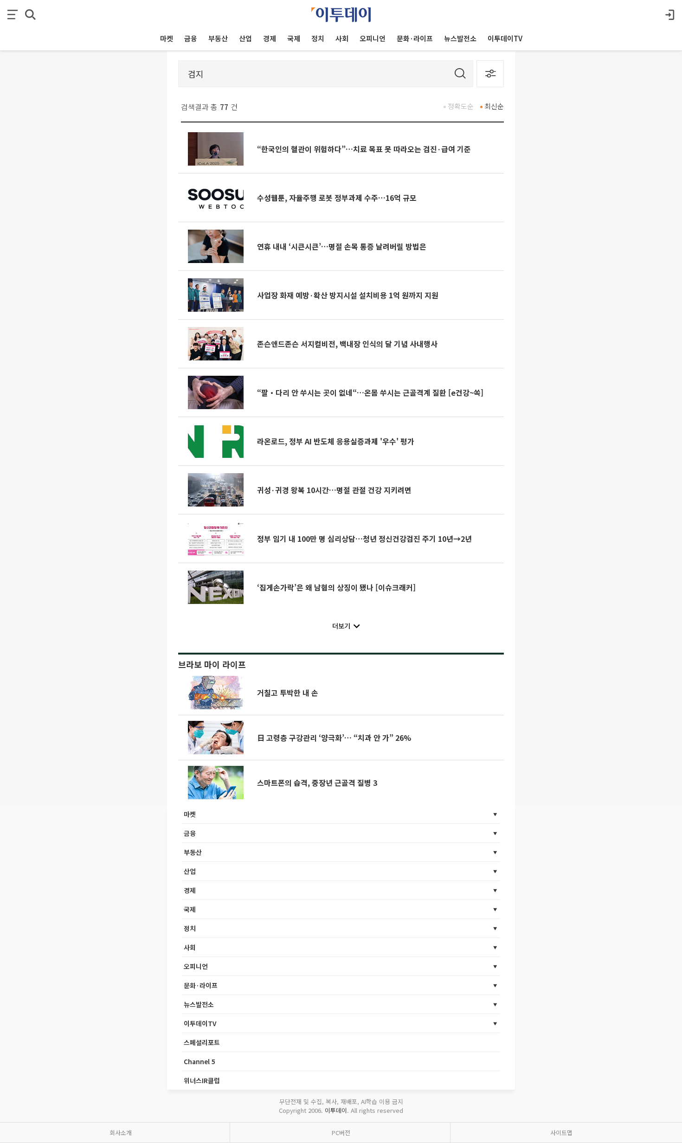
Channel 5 (199, 1061)
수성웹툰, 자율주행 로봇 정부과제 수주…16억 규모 (337, 197)
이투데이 (336, 1110)
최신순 (494, 106)
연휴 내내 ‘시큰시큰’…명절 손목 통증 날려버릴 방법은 (341, 246)
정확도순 (461, 106)
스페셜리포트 (202, 1042)
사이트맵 (561, 1132)
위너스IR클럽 (202, 1080)
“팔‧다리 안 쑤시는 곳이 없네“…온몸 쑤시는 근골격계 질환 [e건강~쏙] (370, 392)
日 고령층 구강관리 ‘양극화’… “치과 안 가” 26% (334, 737)
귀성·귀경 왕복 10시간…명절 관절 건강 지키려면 (334, 489)
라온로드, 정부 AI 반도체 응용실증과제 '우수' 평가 (335, 441)
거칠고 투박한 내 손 (287, 692)
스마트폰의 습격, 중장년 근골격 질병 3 (317, 782)
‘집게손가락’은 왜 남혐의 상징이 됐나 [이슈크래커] (336, 587)
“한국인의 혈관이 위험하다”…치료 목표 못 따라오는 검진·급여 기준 (364, 148)
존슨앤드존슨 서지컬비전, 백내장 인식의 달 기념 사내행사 (347, 343)
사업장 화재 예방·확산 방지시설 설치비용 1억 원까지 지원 (347, 295)
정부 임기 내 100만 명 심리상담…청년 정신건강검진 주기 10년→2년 (364, 538)
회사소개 (120, 1132)
